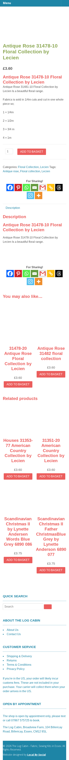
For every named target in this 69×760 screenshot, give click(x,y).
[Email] (34, 187)
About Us (12, 629)
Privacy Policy (16, 668)
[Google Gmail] (42, 187)
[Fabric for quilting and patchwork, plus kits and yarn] (34, 13)
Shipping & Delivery (19, 656)
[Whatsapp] (26, 187)
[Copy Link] (50, 187)
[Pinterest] (18, 187)
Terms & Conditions (19, 664)
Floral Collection (28, 167)
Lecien (44, 167)
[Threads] (59, 187)
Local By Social (36, 754)
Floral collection (30, 171)
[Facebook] (10, 187)
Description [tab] (13, 207)
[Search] (48, 606)
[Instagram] (30, 195)
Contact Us (14, 634)
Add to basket (31, 151)
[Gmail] (42, 273)
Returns (12, 660)
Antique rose (11, 171)
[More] (38, 195)
